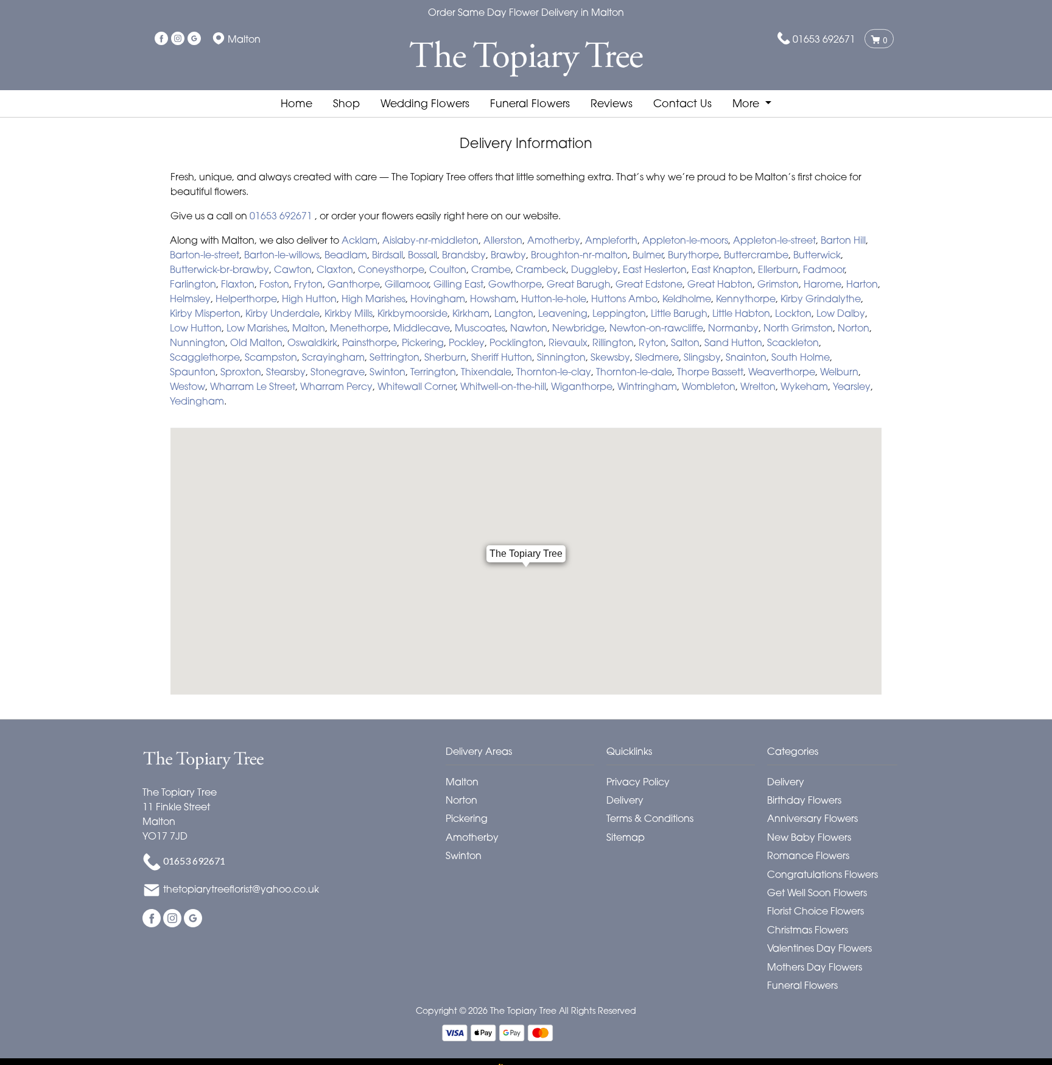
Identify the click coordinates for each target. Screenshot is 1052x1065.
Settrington (394, 357)
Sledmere (657, 357)
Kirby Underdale (282, 313)
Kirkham (470, 313)
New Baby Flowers (809, 837)
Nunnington (197, 342)
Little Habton (741, 313)
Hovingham (437, 298)
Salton (685, 342)
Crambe (491, 269)
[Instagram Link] (177, 39)
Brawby (508, 255)
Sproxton (240, 372)
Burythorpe (693, 255)
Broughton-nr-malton (579, 255)
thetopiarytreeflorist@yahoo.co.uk (241, 889)
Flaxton (237, 284)
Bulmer (648, 255)
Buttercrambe (756, 255)
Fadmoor (823, 269)
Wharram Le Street (252, 386)
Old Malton (256, 342)
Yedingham (197, 401)
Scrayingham (333, 357)
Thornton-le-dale (634, 372)
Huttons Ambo (624, 298)
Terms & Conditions (649, 818)
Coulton (447, 269)
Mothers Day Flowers (814, 967)
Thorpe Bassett (710, 372)
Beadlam (345, 255)
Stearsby (286, 372)
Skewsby (610, 357)
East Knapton (722, 269)
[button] (526, 754)
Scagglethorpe (205, 357)
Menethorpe (359, 328)
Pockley (467, 342)
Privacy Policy (638, 782)
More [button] (747, 103)
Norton (853, 328)
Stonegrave (337, 372)
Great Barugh (579, 284)
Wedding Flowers (424, 103)
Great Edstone (648, 284)
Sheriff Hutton (501, 357)
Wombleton (708, 386)
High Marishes (373, 298)
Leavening (562, 313)
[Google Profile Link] (194, 39)
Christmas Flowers (807, 930)
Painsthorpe (369, 342)
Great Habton (719, 284)
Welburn (839, 372)
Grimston (778, 284)
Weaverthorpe (781, 372)
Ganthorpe (354, 284)
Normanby (733, 328)
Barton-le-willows (282, 255)
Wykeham (804, 386)
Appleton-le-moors (685, 240)
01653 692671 (824, 39)
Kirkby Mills (348, 313)
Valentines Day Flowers (819, 948)
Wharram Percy (336, 386)
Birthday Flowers (804, 800)
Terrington (433, 372)
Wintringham (647, 386)
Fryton (308, 284)
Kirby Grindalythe (820, 298)
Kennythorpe (746, 298)
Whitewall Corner (416, 386)
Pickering (423, 342)
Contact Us (682, 103)
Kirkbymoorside (412, 313)
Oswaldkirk (312, 342)
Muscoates (480, 328)
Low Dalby (840, 313)
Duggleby (594, 269)
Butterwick (817, 255)
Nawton (528, 328)
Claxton (335, 269)
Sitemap (625, 837)
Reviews (612, 103)
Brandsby (464, 255)
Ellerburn (778, 269)
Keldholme (686, 298)
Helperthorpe (246, 298)
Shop (346, 103)
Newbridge (578, 328)
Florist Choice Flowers (815, 911)
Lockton (793, 313)
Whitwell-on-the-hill (503, 386)
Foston (274, 284)
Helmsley (190, 298)
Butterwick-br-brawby (219, 269)
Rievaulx (568, 342)
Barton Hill (843, 240)
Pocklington (516, 342)
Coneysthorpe (391, 269)
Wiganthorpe (581, 386)
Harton (862, 284)
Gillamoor (407, 284)
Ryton (652, 342)
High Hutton (309, 298)
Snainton (746, 357)
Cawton (293, 269)
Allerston (502, 240)
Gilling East (458, 284)
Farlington (193, 284)
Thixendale (486, 372)
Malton (308, 328)
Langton (513, 313)
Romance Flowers (808, 855)
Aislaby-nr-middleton (430, 240)
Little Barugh (679, 313)
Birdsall (387, 255)
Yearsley (852, 386)
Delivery (624, 800)
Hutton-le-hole (553, 298)
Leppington (619, 313)
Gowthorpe (515, 284)
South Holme (800, 357)
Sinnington (561, 357)
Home (296, 103)
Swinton (387, 372)
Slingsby (702, 357)
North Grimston (798, 328)
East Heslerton (655, 269)
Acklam (359, 240)
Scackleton (793, 342)
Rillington (613, 342)
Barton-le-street (204, 255)
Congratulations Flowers (822, 874)
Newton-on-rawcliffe (656, 328)
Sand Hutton (733, 342)
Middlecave (421, 328)
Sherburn (445, 357)
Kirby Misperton (205, 313)
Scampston (271, 357)
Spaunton (193, 372)
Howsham (493, 298)
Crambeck (541, 269)
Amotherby (553, 240)
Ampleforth (611, 240)
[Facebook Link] (161, 39)
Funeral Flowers (530, 103)
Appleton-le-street (774, 240)
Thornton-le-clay (553, 372)
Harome (822, 284)
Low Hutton (196, 328)
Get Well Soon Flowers (817, 892)
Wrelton (758, 386)
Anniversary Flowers (812, 818)
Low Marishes (256, 328)
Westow (187, 386)
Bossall (422, 255)
